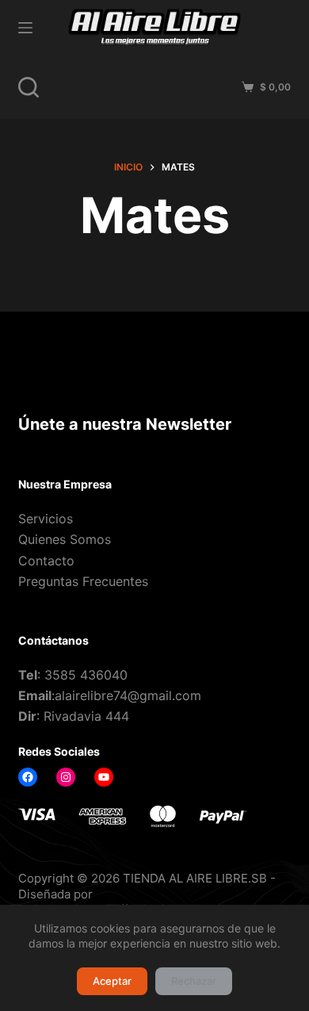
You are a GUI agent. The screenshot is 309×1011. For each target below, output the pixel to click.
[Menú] (25, 28)
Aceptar (112, 981)
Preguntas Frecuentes (83, 581)
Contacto (46, 561)
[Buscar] (28, 87)
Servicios (45, 519)
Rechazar (193, 981)
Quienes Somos (64, 539)
